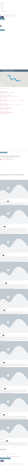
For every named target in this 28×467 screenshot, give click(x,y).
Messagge (2, 147)
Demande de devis (4, 152)
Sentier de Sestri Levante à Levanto (6, 108)
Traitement (2, 134)
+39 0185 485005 (2, 27)
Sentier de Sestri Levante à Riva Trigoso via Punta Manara (10, 104)
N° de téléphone (3, 124)
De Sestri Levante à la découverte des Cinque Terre (9, 96)
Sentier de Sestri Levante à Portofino (7, 112)
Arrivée (1, 127)
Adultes (1, 137)
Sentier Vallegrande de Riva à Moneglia (7, 92)
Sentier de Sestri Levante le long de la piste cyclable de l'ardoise (12, 100)
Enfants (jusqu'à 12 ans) (4, 140)
